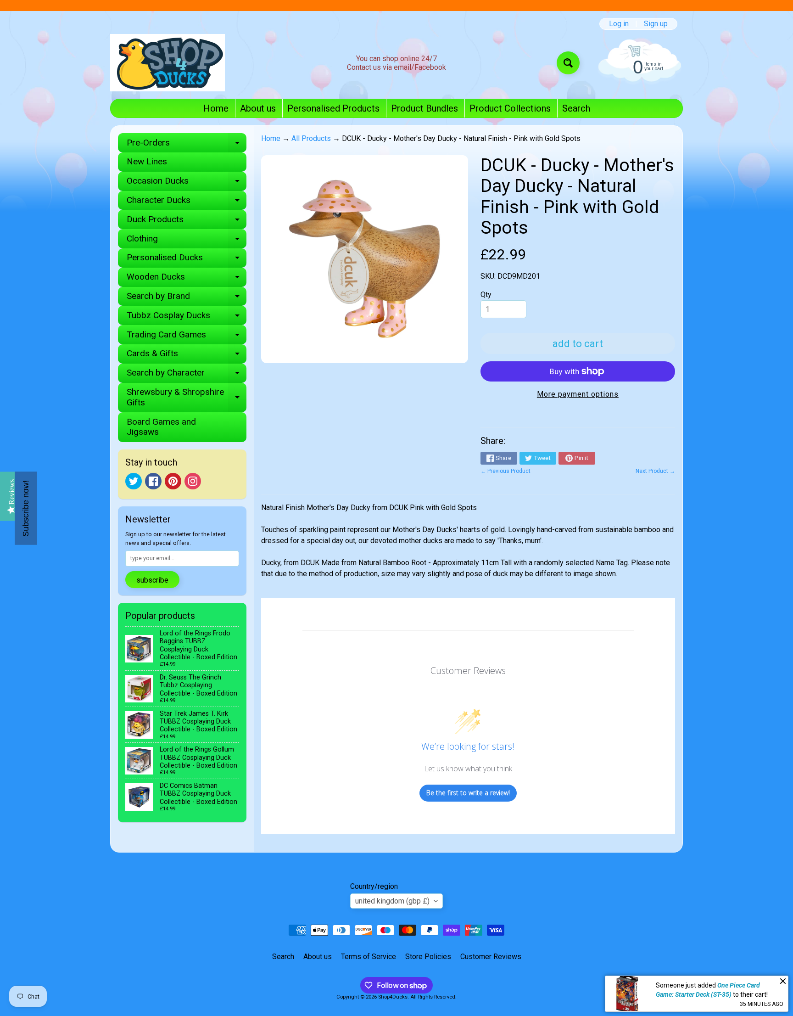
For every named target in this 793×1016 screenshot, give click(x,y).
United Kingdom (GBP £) (392, 901)
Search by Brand (186, 298)
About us (258, 108)
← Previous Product (505, 471)
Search (576, 108)
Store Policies (428, 956)
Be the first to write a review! (468, 792)
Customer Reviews (490, 956)
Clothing (186, 240)
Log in (619, 24)
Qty (485, 294)
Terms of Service (368, 956)
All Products (311, 138)
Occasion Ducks (186, 183)
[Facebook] (153, 481)
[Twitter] (133, 481)
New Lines (147, 161)
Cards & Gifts (186, 355)
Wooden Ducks (186, 278)
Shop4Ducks (393, 997)
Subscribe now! (25, 508)
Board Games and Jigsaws (161, 427)
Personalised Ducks (186, 259)
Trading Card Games (186, 336)
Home (216, 108)
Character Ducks (186, 202)
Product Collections (510, 108)
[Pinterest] (173, 481)
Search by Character (186, 374)
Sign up (656, 24)
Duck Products (186, 221)
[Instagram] (192, 481)
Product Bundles (424, 108)
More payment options (578, 394)
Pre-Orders (186, 144)
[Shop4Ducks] (167, 62)
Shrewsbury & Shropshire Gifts (186, 398)
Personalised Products (333, 108)
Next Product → (655, 471)
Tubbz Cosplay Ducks (186, 317)
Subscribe (152, 580)
